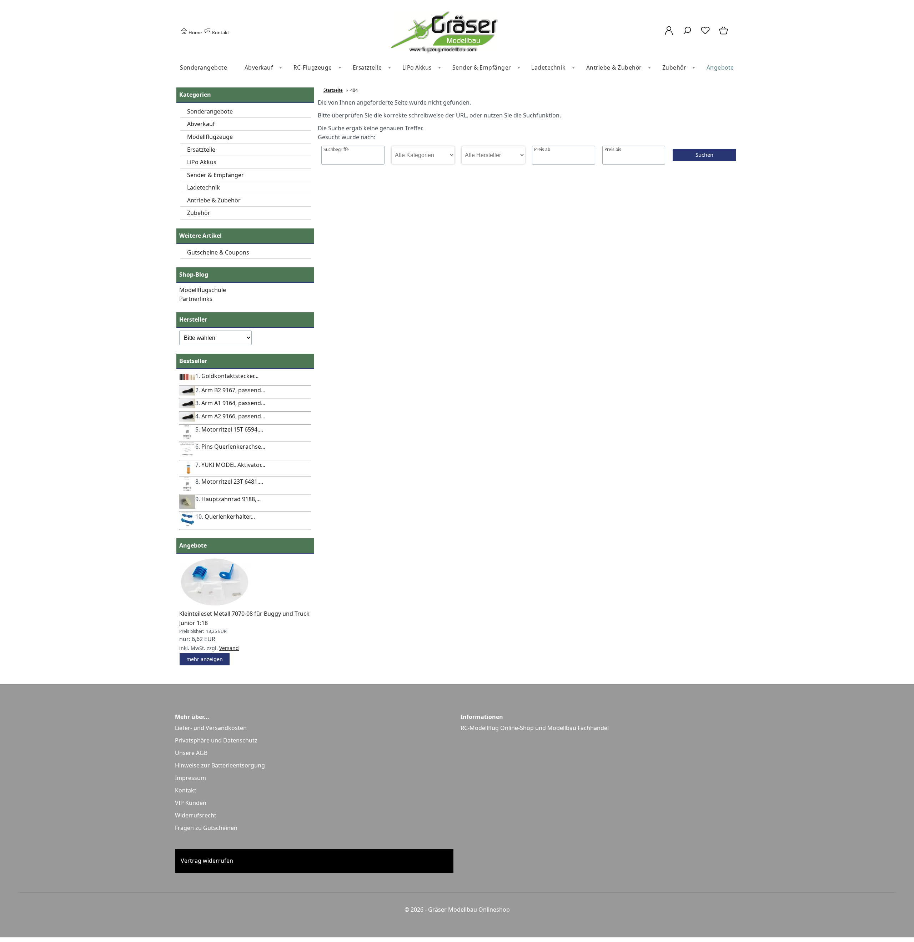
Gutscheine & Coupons (218, 252)
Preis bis (612, 149)
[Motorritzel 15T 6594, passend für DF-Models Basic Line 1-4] (187, 437)
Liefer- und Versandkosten (211, 728)
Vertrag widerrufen (207, 861)
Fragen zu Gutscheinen (206, 828)
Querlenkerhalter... (230, 516)
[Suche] (687, 34)
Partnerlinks (195, 299)
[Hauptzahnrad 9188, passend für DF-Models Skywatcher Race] (187, 506)
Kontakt (220, 32)
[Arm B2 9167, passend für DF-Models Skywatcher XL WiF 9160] (187, 393)
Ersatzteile (367, 67)
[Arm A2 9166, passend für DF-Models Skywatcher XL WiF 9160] (187, 419)
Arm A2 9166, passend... (233, 416)
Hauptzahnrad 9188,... (231, 499)
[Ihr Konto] (669, 34)
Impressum (190, 778)
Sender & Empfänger (481, 67)
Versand (229, 648)
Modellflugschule (202, 290)
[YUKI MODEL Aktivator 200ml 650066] (187, 472)
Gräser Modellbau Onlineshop (469, 909)
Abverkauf (259, 67)
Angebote (720, 67)
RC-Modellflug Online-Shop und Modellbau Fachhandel (535, 728)
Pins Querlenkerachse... (233, 446)
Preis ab (542, 149)
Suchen (704, 154)
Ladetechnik (548, 67)
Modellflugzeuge (210, 137)
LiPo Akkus (417, 67)
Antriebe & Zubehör (614, 67)
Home (194, 32)
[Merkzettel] (705, 34)
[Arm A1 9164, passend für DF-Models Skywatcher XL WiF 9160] (187, 406)
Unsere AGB (191, 753)
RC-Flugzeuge (312, 67)
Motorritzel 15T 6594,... (232, 429)
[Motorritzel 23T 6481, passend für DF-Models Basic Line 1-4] (187, 489)
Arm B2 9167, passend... (233, 390)
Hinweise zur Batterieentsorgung (220, 765)
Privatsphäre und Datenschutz (216, 740)
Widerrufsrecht (195, 815)
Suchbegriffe (336, 149)
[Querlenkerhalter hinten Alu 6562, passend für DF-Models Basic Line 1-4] (187, 524)
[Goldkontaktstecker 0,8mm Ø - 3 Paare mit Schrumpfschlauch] (187, 380)
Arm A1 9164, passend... (233, 403)
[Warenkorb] (724, 34)
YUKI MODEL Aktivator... (233, 465)
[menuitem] (203, 67)
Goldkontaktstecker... (229, 376)
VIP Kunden (190, 803)
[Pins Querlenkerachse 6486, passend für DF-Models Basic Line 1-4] (187, 455)
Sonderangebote (203, 67)
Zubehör (674, 67)
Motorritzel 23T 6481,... (232, 481)
